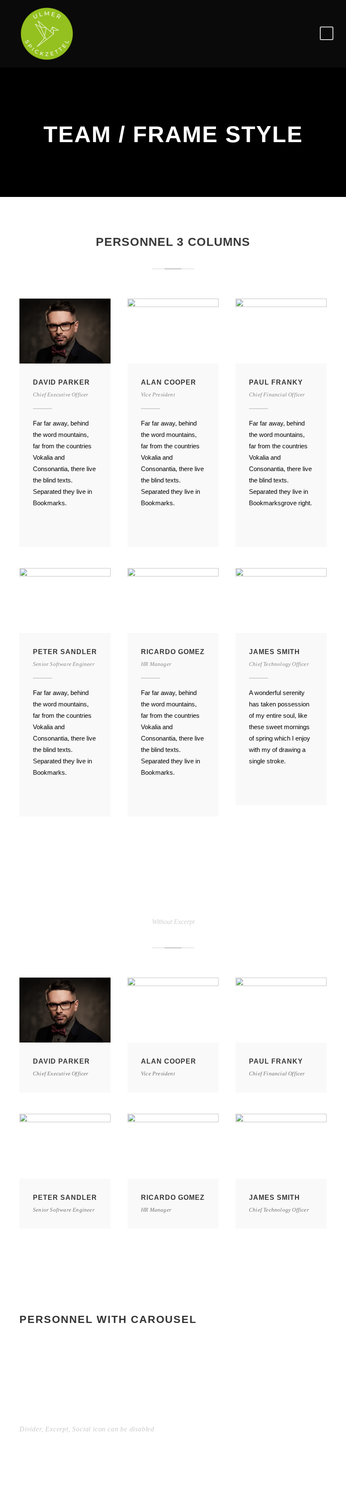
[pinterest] (51, 524)
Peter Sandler (65, 651)
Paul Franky (276, 382)
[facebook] (36, 524)
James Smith (274, 651)
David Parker (61, 382)
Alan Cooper (168, 382)
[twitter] (65, 524)
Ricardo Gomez (173, 651)
